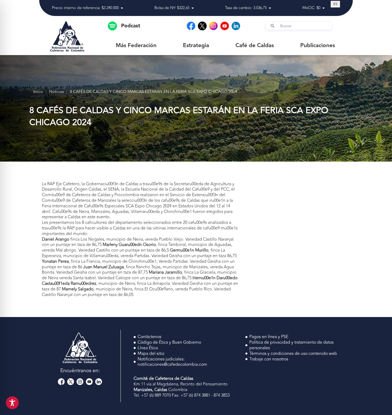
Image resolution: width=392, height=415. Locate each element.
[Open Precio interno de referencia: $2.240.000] (122, 8)
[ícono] (202, 26)
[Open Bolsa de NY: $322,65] (192, 8)
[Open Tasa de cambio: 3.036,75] (270, 8)
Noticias (56, 92)
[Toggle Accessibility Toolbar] (12, 403)
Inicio (38, 92)
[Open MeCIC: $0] (323, 8)
